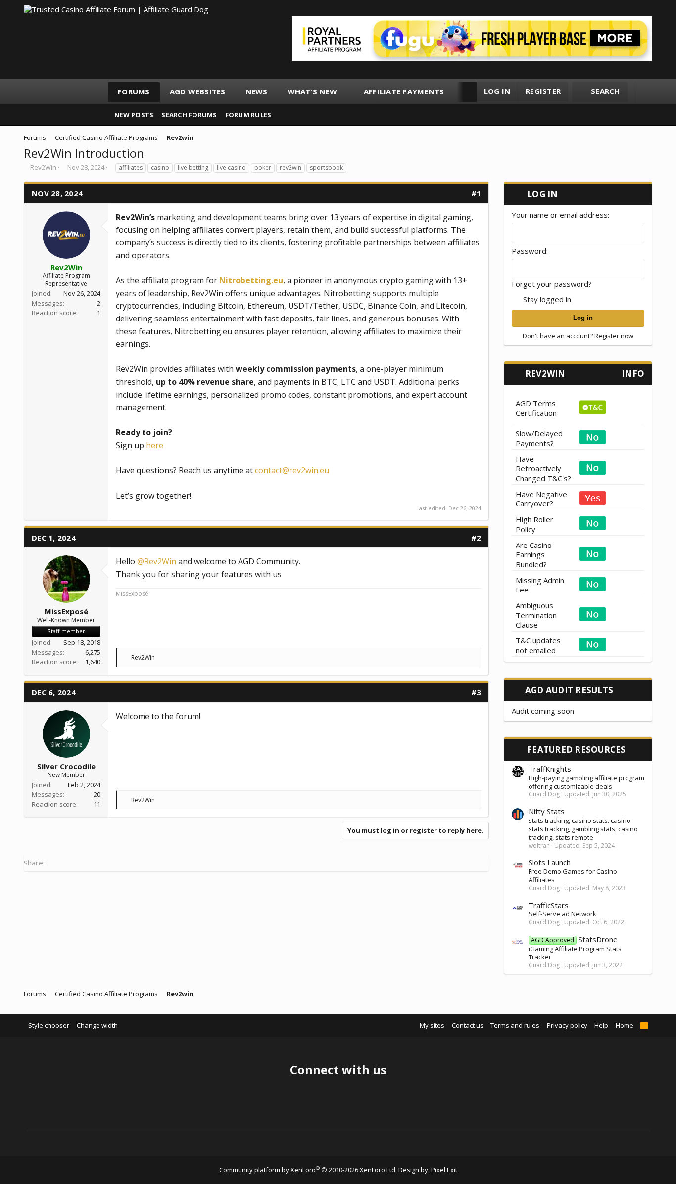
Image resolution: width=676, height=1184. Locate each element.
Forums (134, 91)
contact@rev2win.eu (292, 470)
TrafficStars (549, 905)
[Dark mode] (647, 92)
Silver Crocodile (66, 766)
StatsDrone (574, 939)
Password (529, 251)
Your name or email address (560, 215)
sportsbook (326, 167)
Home (624, 1025)
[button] (346, 92)
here (154, 445)
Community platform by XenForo (308, 1169)
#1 (476, 193)
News (256, 91)
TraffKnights (550, 769)
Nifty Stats (547, 811)
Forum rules (248, 114)
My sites (432, 1025)
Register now (613, 335)
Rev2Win (43, 167)
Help (601, 1025)
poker (262, 167)
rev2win (290, 167)
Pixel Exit (444, 1169)
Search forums (189, 114)
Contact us (467, 1025)
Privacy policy (567, 1025)
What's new (313, 91)
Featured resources (576, 749)
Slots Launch (550, 862)
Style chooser (48, 1025)
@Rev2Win (156, 561)
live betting (193, 167)
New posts (133, 114)
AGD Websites (198, 91)
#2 (476, 538)
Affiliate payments (404, 91)
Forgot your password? (552, 284)
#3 (476, 692)
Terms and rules (514, 1025)
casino (160, 167)
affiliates (131, 167)
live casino (231, 167)
